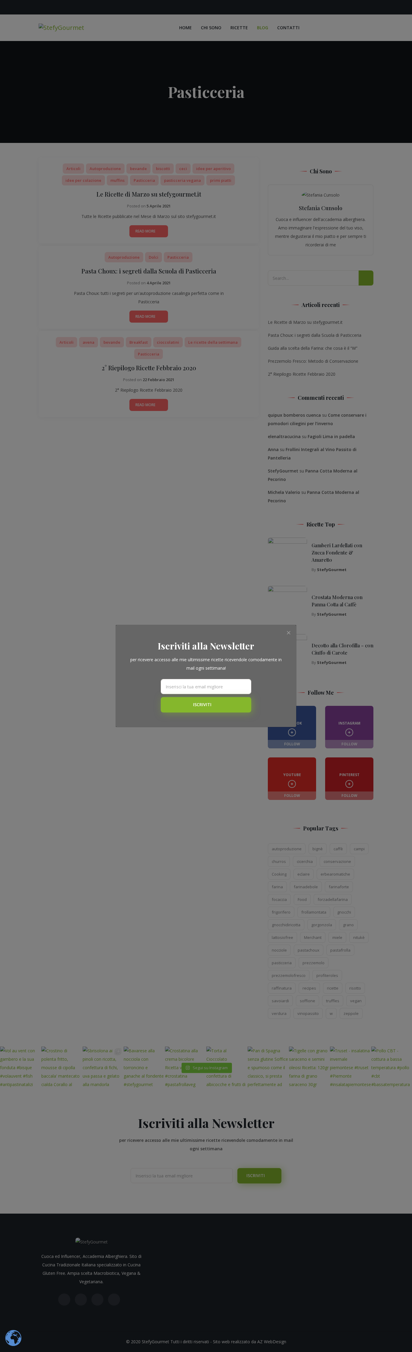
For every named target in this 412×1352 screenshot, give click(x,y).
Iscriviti (203, 704)
